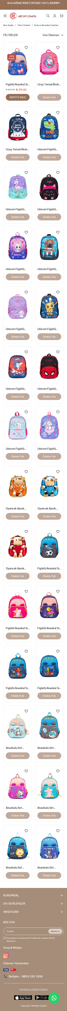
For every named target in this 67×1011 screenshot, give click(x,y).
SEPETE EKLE (18, 97)
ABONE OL (55, 931)
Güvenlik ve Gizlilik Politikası (33, 989)
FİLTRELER (10, 35)
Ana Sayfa (8, 25)
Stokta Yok (49, 97)
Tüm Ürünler (23, 25)
